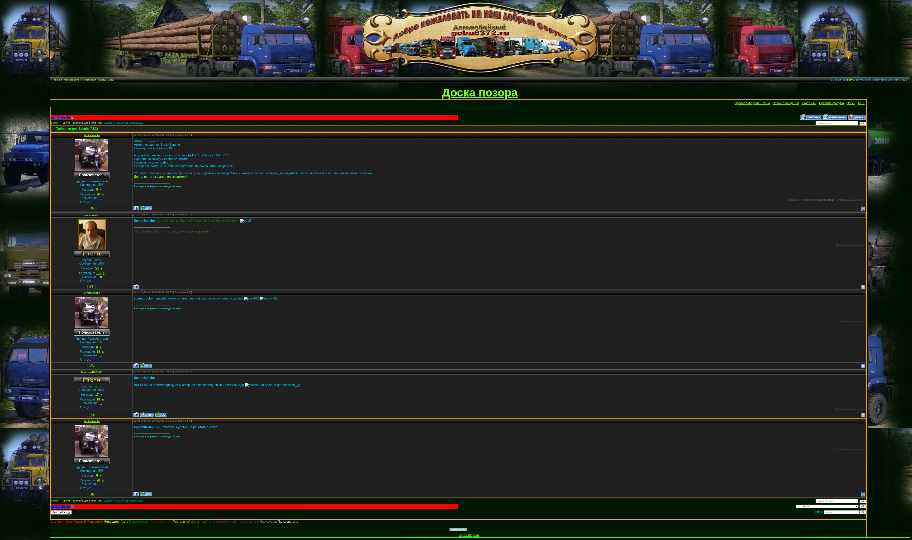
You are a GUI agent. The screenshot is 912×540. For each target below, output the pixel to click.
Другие (66, 123)
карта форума (469, 535)
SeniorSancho (92, 135)
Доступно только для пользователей (160, 176)
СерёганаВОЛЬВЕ (91, 372)
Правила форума (831, 103)
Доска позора (480, 92)
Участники (809, 103)
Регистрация (88, 79)
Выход (102, 79)
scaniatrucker (92, 215)
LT (91, 287)
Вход (111, 79)
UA (92, 208)
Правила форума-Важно (752, 103)
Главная (57, 79)
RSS (904, 79)
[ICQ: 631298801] (146, 208)
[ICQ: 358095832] (160, 414)
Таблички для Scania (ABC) (88, 123)
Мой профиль (71, 79)
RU (92, 415)
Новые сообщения (786, 103)
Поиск (851, 103)
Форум (54, 123)
